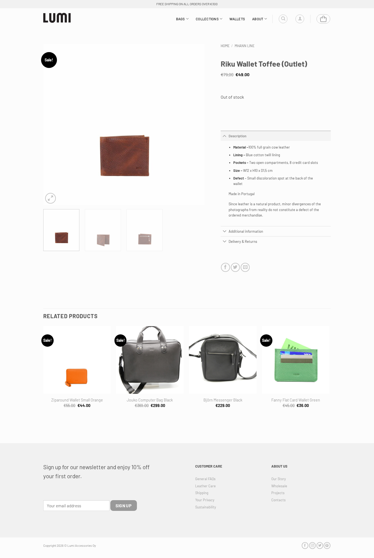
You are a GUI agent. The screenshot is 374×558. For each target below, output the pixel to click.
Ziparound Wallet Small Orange (77, 400)
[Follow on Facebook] (305, 545)
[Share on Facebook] (225, 267)
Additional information (246, 231)
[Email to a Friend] (245, 267)
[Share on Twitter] (235, 267)
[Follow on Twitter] (320, 545)
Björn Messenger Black (222, 400)
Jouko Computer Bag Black (150, 400)
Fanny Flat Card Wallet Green (295, 400)
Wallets (237, 19)
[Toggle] (225, 136)
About (257, 19)
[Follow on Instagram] (312, 545)
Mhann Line (245, 46)
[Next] (194, 124)
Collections (207, 19)
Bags (180, 19)
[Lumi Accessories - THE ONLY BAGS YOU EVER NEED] (57, 18)
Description (237, 136)
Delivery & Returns (243, 241)
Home (225, 46)
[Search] (283, 19)
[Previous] (53, 124)
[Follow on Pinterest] (327, 545)
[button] (299, 19)
